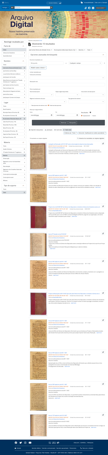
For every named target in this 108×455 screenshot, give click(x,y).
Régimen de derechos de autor (37, 98)
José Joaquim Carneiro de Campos (14, 98)
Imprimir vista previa (37, 130)
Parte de (7, 46)
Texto (14, 193)
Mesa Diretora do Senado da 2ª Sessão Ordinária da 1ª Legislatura (14, 81)
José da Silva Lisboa (14, 95)
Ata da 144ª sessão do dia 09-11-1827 (58, 261)
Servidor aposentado (62, 448)
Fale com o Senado (101, 2)
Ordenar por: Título (70, 133)
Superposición (86, 115)
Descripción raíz (34, 81)
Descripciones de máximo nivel (39, 105)
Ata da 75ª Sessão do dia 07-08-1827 (57, 234)
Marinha (14, 156)
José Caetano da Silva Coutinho (14, 85)
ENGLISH (76, 442)
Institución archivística (35, 74)
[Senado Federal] (54, 3)
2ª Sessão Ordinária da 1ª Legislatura (14, 152)
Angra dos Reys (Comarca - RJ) (14, 134)
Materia (7, 142)
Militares (14, 181)
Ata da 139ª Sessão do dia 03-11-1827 (58, 384)
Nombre (7, 61)
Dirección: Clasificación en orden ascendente (92, 133)
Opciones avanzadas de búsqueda (44, 55)
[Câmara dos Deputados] (50, 443)
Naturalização (14, 167)
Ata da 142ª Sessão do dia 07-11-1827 (58, 321)
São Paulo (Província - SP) (14, 138)
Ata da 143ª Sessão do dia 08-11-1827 (58, 353)
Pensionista (73, 448)
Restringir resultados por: (14, 42)
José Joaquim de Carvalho (14, 77)
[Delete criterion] (104, 63)
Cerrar (40, 40)
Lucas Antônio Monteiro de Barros (14, 74)
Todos (4, 49)
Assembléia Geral (14, 56)
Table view (68, 130)
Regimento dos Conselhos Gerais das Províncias (14, 170)
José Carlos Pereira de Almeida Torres (14, 68)
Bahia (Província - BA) (14, 128)
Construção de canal (14, 178)
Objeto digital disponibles (62, 91)
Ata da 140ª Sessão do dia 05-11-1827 (58, 175)
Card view (59, 130)
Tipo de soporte (10, 185)
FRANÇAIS (90, 442)
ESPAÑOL (83, 442)
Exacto (94, 115)
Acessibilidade (88, 2)
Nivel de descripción (35, 91)
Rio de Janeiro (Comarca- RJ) (14, 116)
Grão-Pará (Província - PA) (14, 122)
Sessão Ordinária (14, 149)
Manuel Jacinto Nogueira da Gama (14, 91)
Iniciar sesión (100, 8)
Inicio (31, 112)
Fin (56, 112)
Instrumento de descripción (88, 91)
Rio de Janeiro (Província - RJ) (14, 131)
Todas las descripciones (55, 105)
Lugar (6, 102)
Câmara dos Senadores (14, 53)
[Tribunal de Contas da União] (57, 443)
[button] (82, 2)
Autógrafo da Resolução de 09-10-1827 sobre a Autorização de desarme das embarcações (71, 144)
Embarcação (14, 159)
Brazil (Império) (14, 110)
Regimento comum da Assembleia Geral (14, 162)
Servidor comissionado (48, 448)
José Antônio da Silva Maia (14, 71)
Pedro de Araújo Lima (14, 88)
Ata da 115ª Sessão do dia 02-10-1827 (58, 415)
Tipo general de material (74, 98)
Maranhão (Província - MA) (14, 125)
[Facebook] (16, 442)
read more (81, 153)
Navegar (5, 7)
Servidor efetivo (36, 448)
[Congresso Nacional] (53, 443)
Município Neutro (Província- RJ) (14, 113)
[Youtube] (29, 442)
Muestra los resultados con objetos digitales (91, 138)
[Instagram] (25, 442)
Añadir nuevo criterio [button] (37, 68)
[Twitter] (20, 442)
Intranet (18, 448)
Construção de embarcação (14, 174)
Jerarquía (49, 130)
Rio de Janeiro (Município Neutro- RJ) (14, 119)
